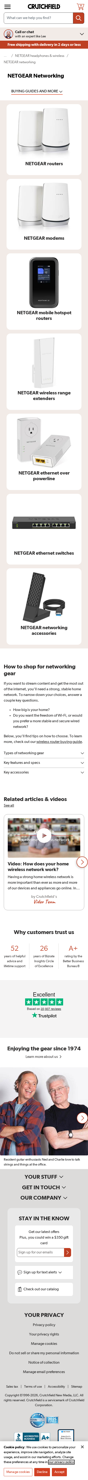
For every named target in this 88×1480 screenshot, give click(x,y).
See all (9, 806)
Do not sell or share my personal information (44, 1353)
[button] (82, 862)
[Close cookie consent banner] (82, 1447)
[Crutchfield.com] (44, 7)
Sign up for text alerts (40, 1272)
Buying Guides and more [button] (35, 91)
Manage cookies (44, 1344)
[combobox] (44, 18)
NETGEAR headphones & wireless (39, 56)
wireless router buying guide (59, 742)
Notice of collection (44, 1363)
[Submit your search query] (78, 18)
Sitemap (76, 1386)
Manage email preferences (44, 1372)
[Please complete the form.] (67, 1252)
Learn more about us (42, 1057)
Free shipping (44, 45)
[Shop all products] (7, 7)
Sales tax (12, 1386)
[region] (44, 862)
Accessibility (56, 1386)
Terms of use (33, 1386)
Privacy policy (44, 1325)
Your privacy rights (44, 1334)
